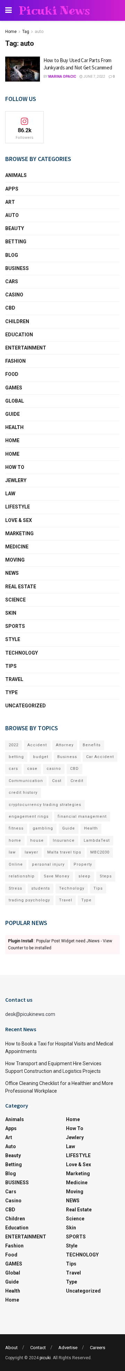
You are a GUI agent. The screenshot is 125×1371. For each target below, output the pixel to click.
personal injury (48, 864)
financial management (82, 816)
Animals (16, 175)
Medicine (16, 546)
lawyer (31, 852)
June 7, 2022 (94, 76)
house (37, 840)
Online (16, 864)
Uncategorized (25, 705)
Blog (11, 255)
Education (19, 334)
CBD (10, 308)
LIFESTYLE (17, 507)
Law (10, 493)
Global (14, 401)
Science (15, 600)
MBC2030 (99, 852)
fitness (16, 828)
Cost (56, 781)
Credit (76, 781)
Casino (14, 294)
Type (11, 692)
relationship (22, 876)
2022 (13, 745)
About (11, 1347)
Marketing (19, 533)
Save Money (56, 876)
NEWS (12, 573)
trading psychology (29, 900)
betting (16, 757)
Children (17, 321)
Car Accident (100, 757)
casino (54, 768)
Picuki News (54, 10)
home (15, 840)
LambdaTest (97, 840)
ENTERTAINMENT (25, 348)
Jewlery (15, 480)
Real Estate (20, 586)
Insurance (64, 840)
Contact (38, 1347)
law (12, 852)
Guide (12, 414)
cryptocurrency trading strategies (45, 804)
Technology (71, 888)
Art (10, 202)
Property (83, 864)
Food (11, 374)
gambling (43, 828)
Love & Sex (18, 520)
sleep (84, 876)
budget (40, 757)
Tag (25, 31)
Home (11, 31)
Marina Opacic (62, 76)
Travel (14, 679)
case (32, 768)
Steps (106, 876)
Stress (15, 888)
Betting (15, 241)
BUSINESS (17, 268)
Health (14, 427)
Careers (97, 1347)
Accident (37, 745)
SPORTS (15, 626)
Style (12, 639)
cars (13, 768)
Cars (11, 281)
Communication (26, 781)
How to (14, 467)
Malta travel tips (64, 852)
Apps (11, 189)
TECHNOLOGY (21, 653)
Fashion (15, 361)
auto (39, 31)
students (40, 888)
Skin (10, 613)
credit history (23, 792)
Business (67, 757)
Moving (15, 560)
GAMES (13, 387)
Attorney (65, 745)
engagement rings (29, 816)
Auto (12, 215)
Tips (11, 666)
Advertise (67, 1347)
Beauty (14, 228)
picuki (45, 1357)
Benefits (92, 745)
